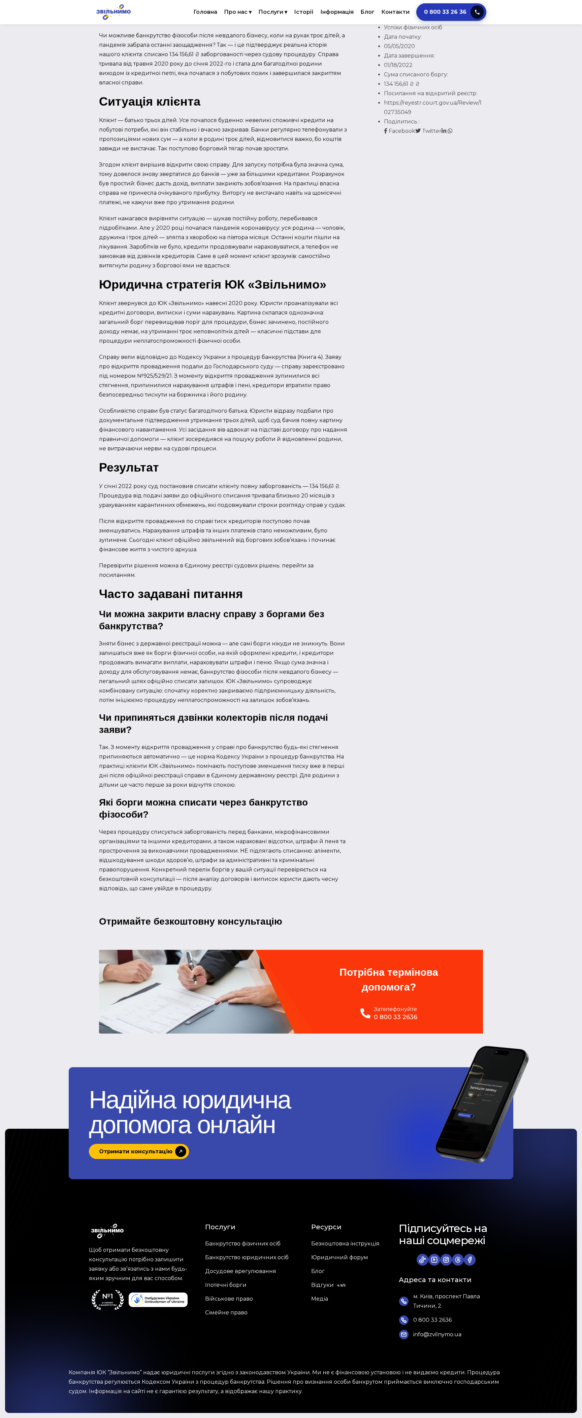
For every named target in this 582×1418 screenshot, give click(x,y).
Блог (367, 12)
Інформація (337, 12)
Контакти (395, 12)
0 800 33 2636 (395, 1017)
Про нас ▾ (238, 12)
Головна (205, 12)
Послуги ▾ (272, 12)
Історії (304, 12)
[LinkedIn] (445, 131)
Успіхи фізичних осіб (413, 27)
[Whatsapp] (450, 131)
